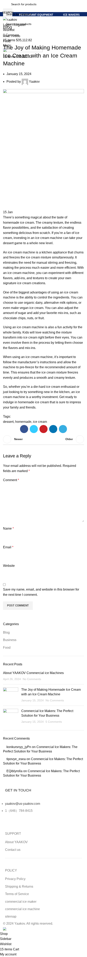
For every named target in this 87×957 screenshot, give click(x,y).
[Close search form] (5, 5)
